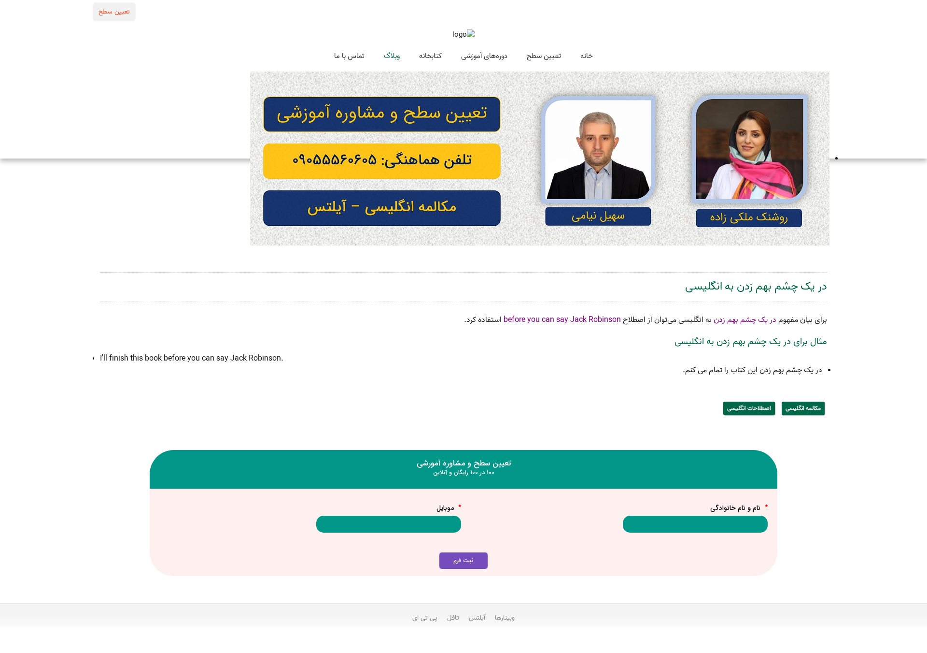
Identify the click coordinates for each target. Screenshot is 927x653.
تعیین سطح (114, 11)
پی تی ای (424, 617)
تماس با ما (349, 56)
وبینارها (505, 617)
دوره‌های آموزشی (484, 56)
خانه (586, 56)
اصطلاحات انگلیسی (749, 408)
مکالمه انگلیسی (803, 408)
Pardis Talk (463, 644)
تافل (453, 617)
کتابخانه (430, 56)
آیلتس (477, 617)
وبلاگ (392, 56)
